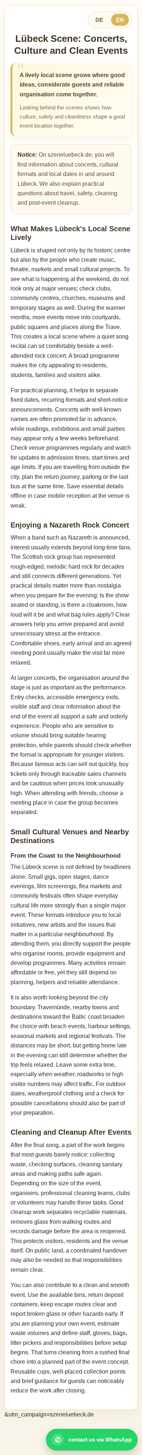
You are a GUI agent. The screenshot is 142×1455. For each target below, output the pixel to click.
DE (99, 20)
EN (120, 20)
